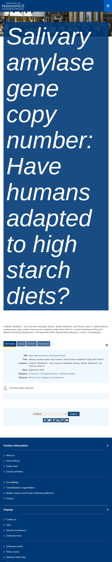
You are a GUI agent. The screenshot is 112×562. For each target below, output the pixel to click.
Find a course (12, 551)
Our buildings (12, 482)
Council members (14, 471)
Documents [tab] (43, 344)
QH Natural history (49, 373)
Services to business (16, 530)
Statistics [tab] (31, 344)
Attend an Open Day (16, 557)
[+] (107, 345)
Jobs (8, 525)
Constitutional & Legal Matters (20, 487)
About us (10, 455)
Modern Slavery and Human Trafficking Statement (30, 493)
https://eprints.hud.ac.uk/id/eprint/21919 (47, 355)
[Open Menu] (108, 6)
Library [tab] (21, 344)
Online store (12, 466)
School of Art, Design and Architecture (46, 377)
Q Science (33, 373)
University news (13, 535)
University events (14, 546)
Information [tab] (10, 344)
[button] (5, 388)
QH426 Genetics (67, 373)
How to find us (13, 460)
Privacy (9, 498)
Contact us (11, 519)
